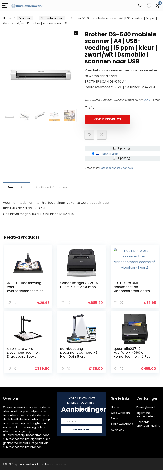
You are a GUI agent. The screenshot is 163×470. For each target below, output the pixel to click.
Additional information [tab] (51, 187)
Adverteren (118, 429)
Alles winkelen (120, 413)
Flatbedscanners (52, 18)
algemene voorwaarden (145, 414)
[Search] (140, 5)
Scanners (25, 18)
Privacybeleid (145, 407)
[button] (76, 33)
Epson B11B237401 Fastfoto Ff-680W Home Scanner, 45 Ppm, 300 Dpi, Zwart (133, 354)
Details (147, 100)
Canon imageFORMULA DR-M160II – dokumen (79, 284)
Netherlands (110, 154)
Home (7, 18)
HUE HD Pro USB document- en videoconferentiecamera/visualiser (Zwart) (133, 288)
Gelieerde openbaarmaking (148, 424)
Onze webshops (122, 424)
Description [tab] (17, 187)
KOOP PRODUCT (107, 119)
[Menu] (5, 5)
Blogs (114, 418)
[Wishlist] (149, 5)
